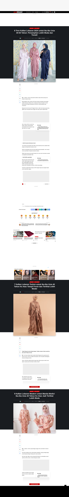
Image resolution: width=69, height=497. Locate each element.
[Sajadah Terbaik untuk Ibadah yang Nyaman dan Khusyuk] (29, 234)
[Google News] (48, 12)
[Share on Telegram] (42, 38)
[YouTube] (47, 12)
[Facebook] (44, 12)
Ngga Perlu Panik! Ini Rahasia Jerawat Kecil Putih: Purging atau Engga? (42, 476)
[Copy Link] (44, 38)
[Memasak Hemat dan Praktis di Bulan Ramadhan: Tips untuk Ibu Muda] (51, 234)
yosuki (23, 38)
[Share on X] (20, 89)
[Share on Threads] (43, 38)
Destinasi (47, 236)
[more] (39, 12)
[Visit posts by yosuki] (20, 38)
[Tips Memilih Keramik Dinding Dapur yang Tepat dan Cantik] (18, 234)
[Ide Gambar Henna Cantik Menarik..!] (40, 234)
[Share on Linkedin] (20, 94)
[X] (45, 12)
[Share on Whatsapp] (40, 38)
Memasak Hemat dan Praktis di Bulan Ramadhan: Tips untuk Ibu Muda (51, 239)
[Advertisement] (34, 5)
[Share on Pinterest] (39, 38)
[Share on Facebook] (38, 38)
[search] (50, 12)
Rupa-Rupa (31, 28)
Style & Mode (37, 28)
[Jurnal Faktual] (17, 12)
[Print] (20, 102)
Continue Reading (34, 386)
